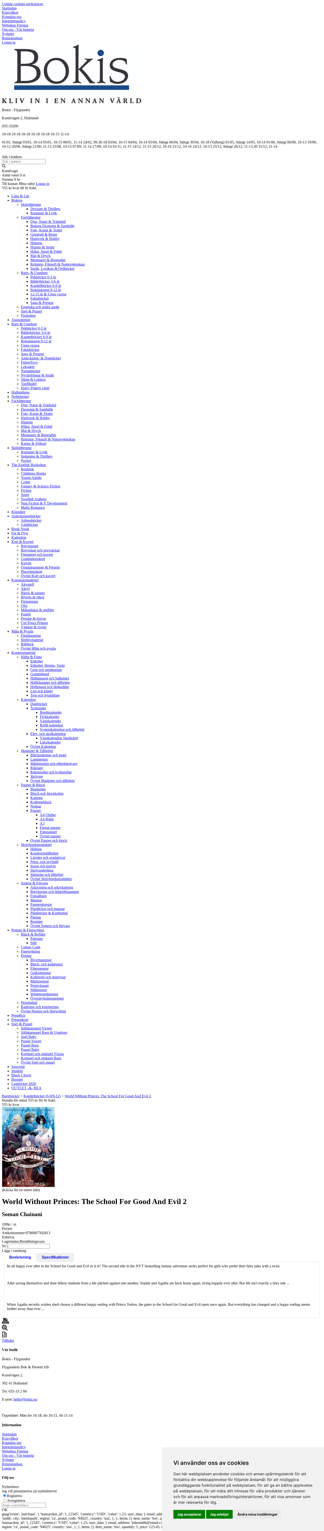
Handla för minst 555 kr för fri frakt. (29, 1102)
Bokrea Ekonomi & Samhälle (52, 226)
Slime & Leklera (33, 379)
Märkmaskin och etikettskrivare (53, 764)
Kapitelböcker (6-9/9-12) (42, 1096)
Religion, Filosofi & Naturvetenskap (57, 264)
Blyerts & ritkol (32, 597)
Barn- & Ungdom (34, 273)
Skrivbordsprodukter (36, 845)
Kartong (36, 798)
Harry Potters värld (35, 388)
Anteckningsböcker (26, 516)
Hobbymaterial (32, 640)
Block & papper (33, 593)
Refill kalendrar (51, 725)
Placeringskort (31, 572)
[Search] (4, 167)
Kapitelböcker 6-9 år (45, 286)
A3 (42, 823)
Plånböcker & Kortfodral (49, 913)
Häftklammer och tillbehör (50, 682)
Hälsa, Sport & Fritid (46, 251)
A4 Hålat (47, 819)
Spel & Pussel (31, 311)
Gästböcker (29, 525)
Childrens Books (33, 473)
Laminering (39, 759)
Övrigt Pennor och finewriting (43, 1011)
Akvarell (27, 584)
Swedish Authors (33, 499)
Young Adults (31, 478)
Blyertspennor (40, 960)
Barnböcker (10, 1096)
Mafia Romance (33, 508)
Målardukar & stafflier (37, 610)
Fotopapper (48, 832)
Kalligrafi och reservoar (48, 977)
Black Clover (21, 1075)
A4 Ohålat (48, 815)
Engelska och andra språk (40, 307)
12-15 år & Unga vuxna (48, 294)
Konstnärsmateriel (24, 580)
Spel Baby (29, 1037)
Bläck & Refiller (33, 934)
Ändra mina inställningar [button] (257, 1514)
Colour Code (30, 947)
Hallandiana (20, 392)
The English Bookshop (28, 465)
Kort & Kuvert (22, 542)
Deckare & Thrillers (45, 209)
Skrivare (36, 776)
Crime (25, 482)
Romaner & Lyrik (43, 213)
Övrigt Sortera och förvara (50, 926)
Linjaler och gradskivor (47, 857)
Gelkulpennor (40, 973)
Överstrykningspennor (47, 998)
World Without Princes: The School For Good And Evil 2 (108, 1096)
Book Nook (20, 529)
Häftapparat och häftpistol (49, 678)
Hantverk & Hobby (45, 239)
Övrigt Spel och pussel (38, 1062)
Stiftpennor (38, 990)
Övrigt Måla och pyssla (38, 648)
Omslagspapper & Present (40, 567)
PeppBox (18, 1015)
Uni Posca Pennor (34, 623)
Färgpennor (29, 601)
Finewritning (30, 951)
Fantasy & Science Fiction (40, 486)
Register (36, 922)
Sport (25, 495)
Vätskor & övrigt (33, 627)
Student (17, 1071)
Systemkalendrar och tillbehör (62, 729)
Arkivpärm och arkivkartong (51, 887)
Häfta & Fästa (31, 657)
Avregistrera (16, 1501)
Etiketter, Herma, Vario (47, 665)
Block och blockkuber (47, 793)
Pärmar (35, 917)
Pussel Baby (30, 1050)
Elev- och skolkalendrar (48, 734)
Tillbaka (8, 1340)
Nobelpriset (20, 397)
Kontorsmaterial (23, 653)
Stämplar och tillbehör (46, 875)
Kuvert (26, 563)
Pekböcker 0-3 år (43, 277)
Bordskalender (51, 712)
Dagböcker (38, 704)
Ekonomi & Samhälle (37, 409)
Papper (35, 811)
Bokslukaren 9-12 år (45, 290)
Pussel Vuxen (31, 1041)
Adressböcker (31, 520)
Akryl (25, 589)
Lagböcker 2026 (23, 1084)
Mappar (36, 900)
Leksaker (28, 367)
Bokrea (16, 200)
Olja (24, 606)
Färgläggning (31, 636)
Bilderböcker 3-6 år (45, 281)
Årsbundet (38, 708)
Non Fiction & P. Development (44, 503)
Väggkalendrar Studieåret (59, 738)
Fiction (26, 490)
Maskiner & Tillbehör (37, 751)
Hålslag (36, 849)
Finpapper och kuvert (37, 554)
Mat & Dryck (40, 256)
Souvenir (18, 1067)
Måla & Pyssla (22, 631)
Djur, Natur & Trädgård (48, 222)
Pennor (26, 956)
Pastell (26, 614)
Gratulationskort (33, 559)
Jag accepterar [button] (189, 1514)
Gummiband (39, 674)
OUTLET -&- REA (26, 1088)
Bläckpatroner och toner (48, 755)
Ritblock (27, 644)
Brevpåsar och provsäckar (40, 550)
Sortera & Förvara (34, 883)
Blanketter (38, 789)
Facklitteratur (31, 217)
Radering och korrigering (40, 1007)
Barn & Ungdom (24, 324)
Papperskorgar (41, 904)
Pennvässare (39, 986)
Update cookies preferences (22, 4)
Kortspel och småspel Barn (41, 1058)
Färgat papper (50, 828)
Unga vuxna (30, 345)
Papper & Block (33, 785)
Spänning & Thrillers (36, 456)
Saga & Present (41, 303)
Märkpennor (39, 981)
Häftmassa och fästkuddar (49, 687)
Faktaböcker (39, 298)
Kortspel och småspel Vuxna (42, 1054)
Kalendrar (18, 537)
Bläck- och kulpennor (46, 964)
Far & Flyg (19, 533)
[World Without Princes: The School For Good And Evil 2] (28, 1147)
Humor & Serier (42, 247)
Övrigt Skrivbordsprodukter (51, 879)
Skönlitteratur (31, 204)
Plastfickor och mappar (47, 909)
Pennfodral (29, 1003)
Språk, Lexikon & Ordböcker (52, 269)
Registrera (14, 1496)
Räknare (36, 768)
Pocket (26, 461)
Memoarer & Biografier (48, 260)
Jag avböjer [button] (219, 1514)
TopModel (29, 384)
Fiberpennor (39, 968)
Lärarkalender (50, 742)
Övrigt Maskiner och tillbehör (52, 781)
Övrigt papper (50, 836)
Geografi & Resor (43, 234)
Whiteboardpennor (44, 994)
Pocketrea (28, 315)
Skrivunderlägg (41, 870)
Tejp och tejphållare (45, 695)
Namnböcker (30, 371)
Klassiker (18, 512)
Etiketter (36, 661)
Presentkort (19, 1020)
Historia (36, 243)
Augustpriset (20, 320)
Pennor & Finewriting (27, 930)
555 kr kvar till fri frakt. (19, 188)
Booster (17, 1079)
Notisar (35, 806)
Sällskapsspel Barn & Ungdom (44, 1032)
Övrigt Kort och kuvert (38, 576)
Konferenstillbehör (44, 853)
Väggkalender (50, 721)
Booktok (27, 469)
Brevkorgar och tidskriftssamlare (54, 892)
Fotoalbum (38, 896)
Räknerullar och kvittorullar (51, 772)
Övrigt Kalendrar (43, 747)
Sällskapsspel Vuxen (36, 1028)
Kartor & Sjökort (33, 443)
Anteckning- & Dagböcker (41, 358)
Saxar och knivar (43, 866)
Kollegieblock (40, 802)
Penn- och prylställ (44, 862)
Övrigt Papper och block (48, 840)
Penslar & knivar (33, 618)
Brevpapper (29, 546)
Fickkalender (49, 717)
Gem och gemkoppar (46, 670)
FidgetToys (29, 362)
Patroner (36, 939)
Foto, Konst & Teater (46, 230)
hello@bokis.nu (25, 1399)
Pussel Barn (30, 1045)
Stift (33, 943)
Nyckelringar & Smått (37, 375)
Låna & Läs (20, 196)
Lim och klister (41, 691)
